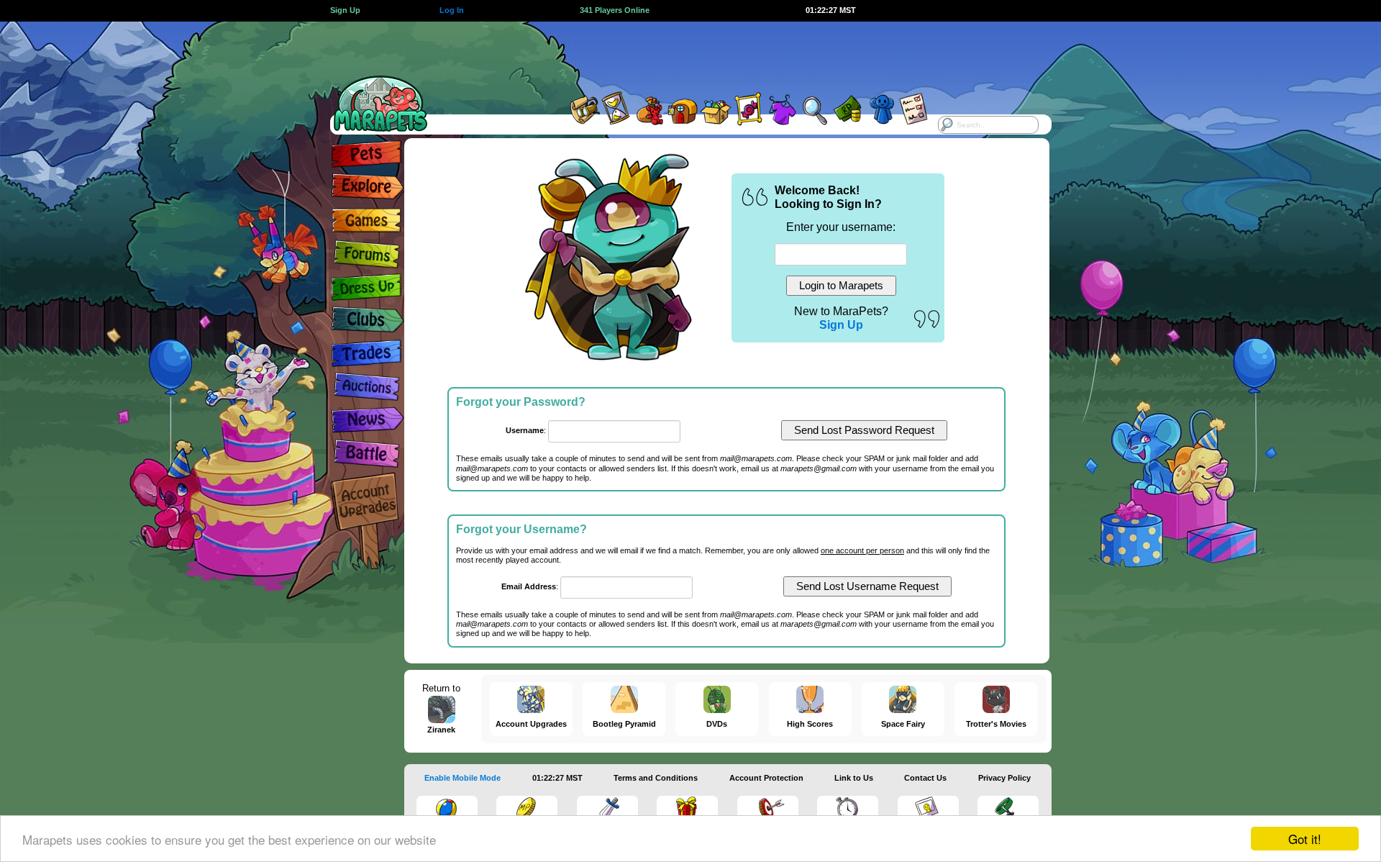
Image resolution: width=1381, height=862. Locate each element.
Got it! (1304, 839)
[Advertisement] (677, 54)
